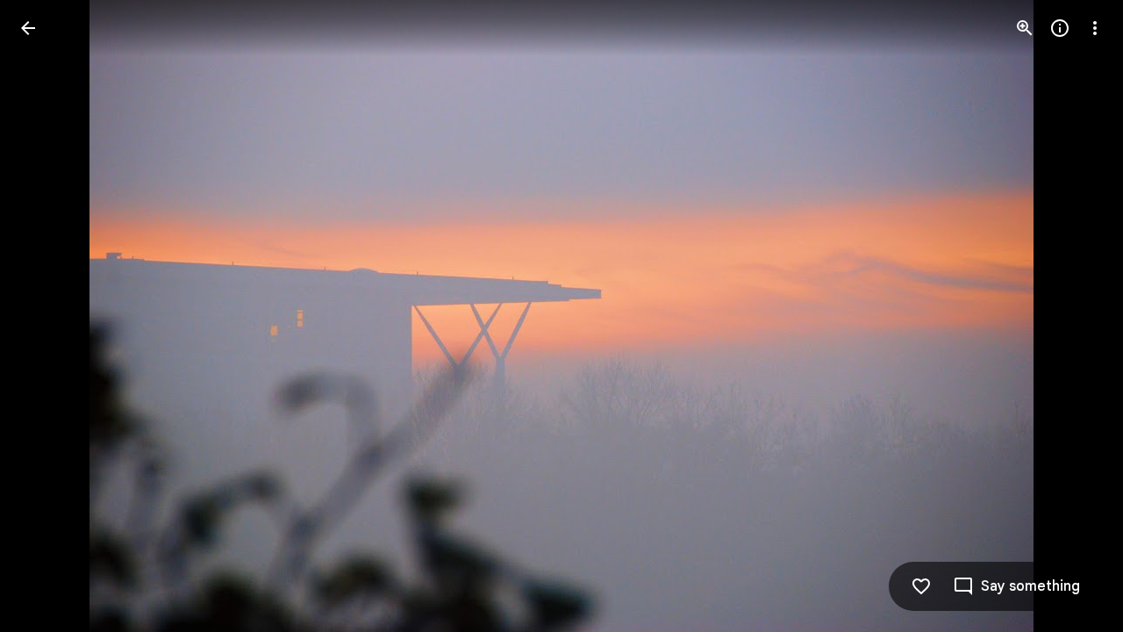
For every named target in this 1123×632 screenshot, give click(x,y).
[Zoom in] (1024, 28)
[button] (49, 316)
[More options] (1094, 28)
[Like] (921, 586)
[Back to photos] (28, 28)
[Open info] (1059, 28)
